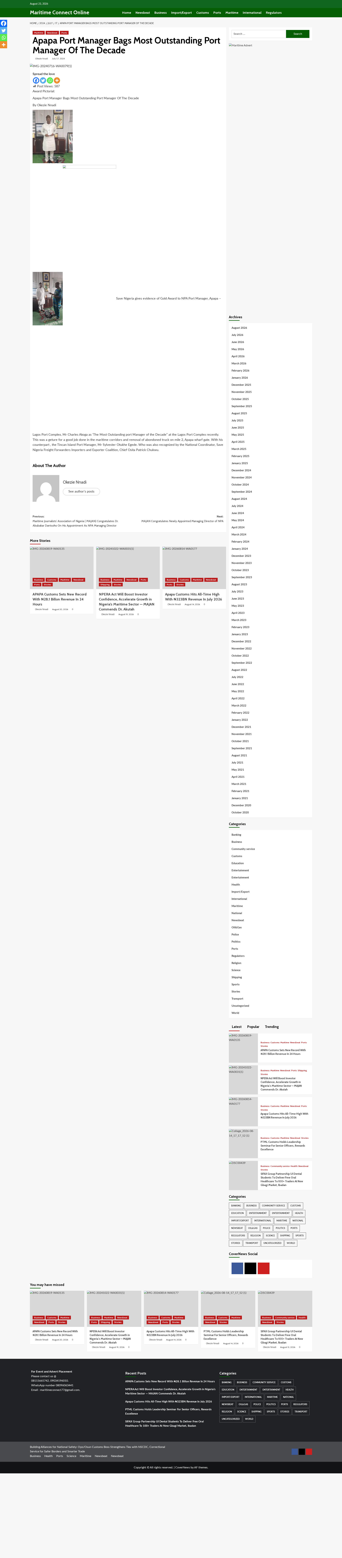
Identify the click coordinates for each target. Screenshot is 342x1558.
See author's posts (81, 491)
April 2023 (238, 613)
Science (236, 970)
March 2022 (239, 705)
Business (160, 13)
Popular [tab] (252, 1027)
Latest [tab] (236, 1027)
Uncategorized (240, 1006)
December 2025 (241, 385)
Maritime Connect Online (59, 12)
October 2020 (240, 812)
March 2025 (239, 449)
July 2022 (237, 677)
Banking (236, 835)
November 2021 (242, 734)
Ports (217, 13)
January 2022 (240, 720)
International (252, 13)
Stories (47, 584)
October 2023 (240, 570)
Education (238, 863)
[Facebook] (36, 80)
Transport (237, 998)
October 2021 (240, 741)
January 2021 (240, 798)
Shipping (105, 584)
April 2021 (238, 777)
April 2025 (238, 442)
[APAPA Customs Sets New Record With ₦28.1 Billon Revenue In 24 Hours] (62, 568)
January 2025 (240, 463)
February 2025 (240, 456)
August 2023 (239, 584)
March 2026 (239, 363)
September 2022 (242, 663)
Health (236, 884)
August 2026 (239, 328)
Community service (243, 849)
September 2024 (242, 492)
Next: (182, 519)
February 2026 (240, 370)
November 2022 (242, 648)
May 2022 (238, 691)
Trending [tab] (271, 1027)
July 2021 (237, 762)
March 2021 (239, 784)
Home (126, 13)
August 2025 (239, 413)
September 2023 (242, 577)
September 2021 (242, 748)
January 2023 (240, 634)
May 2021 (238, 769)
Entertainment (240, 870)
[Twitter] (43, 80)
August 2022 (239, 670)
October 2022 (240, 655)
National (237, 913)
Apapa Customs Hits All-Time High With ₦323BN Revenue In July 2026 (168, 1401)
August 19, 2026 (126, 614)
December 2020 (241, 805)
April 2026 (238, 356)
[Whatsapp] (50, 80)
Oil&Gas (237, 927)
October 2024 (240, 484)
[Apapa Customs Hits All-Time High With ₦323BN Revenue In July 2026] (194, 568)
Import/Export (181, 13)
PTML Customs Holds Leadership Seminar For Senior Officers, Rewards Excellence (283, 1145)
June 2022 (238, 684)
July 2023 (237, 591)
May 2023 (238, 606)
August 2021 (239, 755)
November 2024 (242, 477)
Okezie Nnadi (41, 59)
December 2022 (241, 641)
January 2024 (240, 549)
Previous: (75, 521)
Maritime (232, 13)
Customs (202, 13)
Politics (236, 941)
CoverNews (182, 1467)
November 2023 (242, 563)
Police (235, 934)
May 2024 (238, 520)
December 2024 (241, 470)
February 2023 (240, 627)
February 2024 (240, 541)
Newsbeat (143, 13)
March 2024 (239, 534)
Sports (236, 984)
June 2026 (238, 342)
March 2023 (239, 620)
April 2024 (238, 527)
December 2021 (241, 727)
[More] (57, 80)
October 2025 (240, 399)
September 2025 (242, 406)
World (235, 1013)
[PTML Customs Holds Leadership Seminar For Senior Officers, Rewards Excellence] (243, 1133)
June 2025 (238, 427)
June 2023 (238, 598)
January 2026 (240, 377)
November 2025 (242, 392)
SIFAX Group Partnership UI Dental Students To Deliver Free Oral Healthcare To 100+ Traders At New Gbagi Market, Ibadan (164, 1423)
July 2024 (237, 506)
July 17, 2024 (58, 59)
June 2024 (238, 513)
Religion (236, 963)
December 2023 (241, 556)
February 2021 (240, 791)
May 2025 (238, 435)
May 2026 (238, 349)
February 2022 (240, 712)
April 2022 (238, 698)
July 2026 (237, 335)
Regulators (274, 13)
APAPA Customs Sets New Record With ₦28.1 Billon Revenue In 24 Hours (170, 1381)
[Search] (310, 13)
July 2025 (237, 420)
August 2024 (239, 499)
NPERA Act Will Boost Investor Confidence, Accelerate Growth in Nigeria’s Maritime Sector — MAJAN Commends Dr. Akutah (170, 1391)
